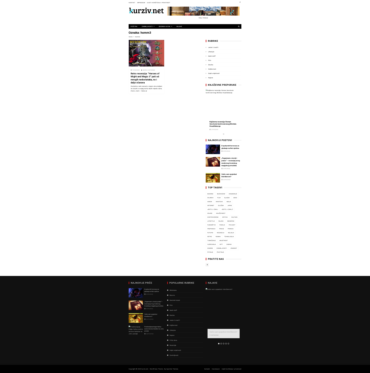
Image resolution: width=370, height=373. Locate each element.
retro (209, 236)
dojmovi (210, 197)
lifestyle (211, 221)
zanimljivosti (222, 248)
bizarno (210, 194)
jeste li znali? (227, 209)
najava (220, 221)
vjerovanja (211, 244)
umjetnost (223, 240)
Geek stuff (212, 56)
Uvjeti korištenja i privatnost (158, 2)
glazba (227, 197)
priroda (230, 228)
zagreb (210, 248)
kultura (234, 217)
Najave (179, 26)
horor (209, 201)
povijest (232, 225)
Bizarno (172, 295)
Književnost (212, 69)
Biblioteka (173, 290)
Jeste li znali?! (213, 47)
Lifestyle (211, 52)
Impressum (141, 2)
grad (235, 197)
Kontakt (132, 2)
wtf (221, 244)
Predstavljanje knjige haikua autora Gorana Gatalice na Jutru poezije (154, 329)
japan (229, 205)
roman (218, 236)
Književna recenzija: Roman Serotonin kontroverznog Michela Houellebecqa (222, 124)
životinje (220, 252)
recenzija (220, 232)
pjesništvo (211, 225)
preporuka (211, 228)
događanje (233, 194)
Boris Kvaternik (149, 70)
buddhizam (221, 194)
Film (209, 60)
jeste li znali (212, 209)
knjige (209, 213)
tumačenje (211, 240)
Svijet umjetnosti (213, 73)
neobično (230, 221)
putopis (210, 232)
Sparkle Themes (172, 369)
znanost (234, 248)
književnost (220, 213)
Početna (134, 26)
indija (229, 201)
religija (231, 232)
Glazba (210, 65)
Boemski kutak (164, 26)
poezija (222, 225)
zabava (229, 244)
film (218, 197)
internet (210, 205)
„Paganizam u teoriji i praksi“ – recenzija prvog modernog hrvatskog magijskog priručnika (153, 304)
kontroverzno (212, 217)
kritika (225, 217)
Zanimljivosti (147, 26)
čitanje (210, 252)
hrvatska (219, 201)
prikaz (221, 228)
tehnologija (229, 236)
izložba (221, 205)
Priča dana (173, 340)
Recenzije (173, 345)
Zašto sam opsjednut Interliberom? (223, 332)
